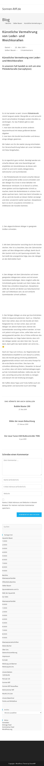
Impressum (6, 656)
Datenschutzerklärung (9, 653)
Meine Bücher (7, 646)
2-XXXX (4, 545)
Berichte (5, 575)
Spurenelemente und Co (10, 589)
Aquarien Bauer (7, 538)
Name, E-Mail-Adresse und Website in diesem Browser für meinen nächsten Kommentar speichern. (19, 505)
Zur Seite (5, 597)
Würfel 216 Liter (7, 694)
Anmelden (5, 723)
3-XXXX (4, 548)
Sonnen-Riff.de (11, 9)
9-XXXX (4, 571)
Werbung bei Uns (8, 667)
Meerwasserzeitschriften (10, 642)
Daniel (7, 47)
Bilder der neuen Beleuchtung (22, 421)
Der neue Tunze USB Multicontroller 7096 (22, 436)
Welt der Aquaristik (8, 593)
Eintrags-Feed (6, 725)
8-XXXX (4, 567)
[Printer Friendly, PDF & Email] (35, 391)
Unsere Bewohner (8, 698)
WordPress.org (7, 729)
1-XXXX (4, 541)
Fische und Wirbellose (9, 701)
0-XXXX (4, 604)
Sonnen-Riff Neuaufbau (10, 686)
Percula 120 (6, 679)
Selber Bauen (10, 50)
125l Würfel (6, 675)
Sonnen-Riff (6, 682)
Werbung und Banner (9, 664)
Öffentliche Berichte (9, 582)
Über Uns (5, 650)
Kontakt (5, 660)
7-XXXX (4, 563)
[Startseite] (2, 23)
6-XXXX (4, 560)
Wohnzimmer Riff (8, 690)
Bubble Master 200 (22, 406)
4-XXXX (4, 552)
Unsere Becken (7, 672)
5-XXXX (4, 556)
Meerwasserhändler (9, 578)
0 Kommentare (27, 50)
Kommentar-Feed (8, 727)
